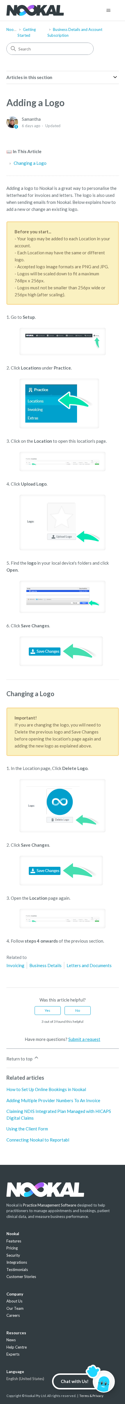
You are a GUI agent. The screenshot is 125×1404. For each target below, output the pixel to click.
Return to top (19, 1058)
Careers (13, 1315)
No (77, 1010)
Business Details (45, 965)
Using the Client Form (27, 1128)
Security (13, 1255)
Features (13, 1241)
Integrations (16, 1262)
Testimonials (17, 1269)
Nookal (12, 29)
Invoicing (15, 965)
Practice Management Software (49, 1205)
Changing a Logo (30, 163)
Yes (47, 1010)
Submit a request (84, 1039)
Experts (12, 1354)
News (11, 1340)
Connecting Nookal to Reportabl (37, 1139)
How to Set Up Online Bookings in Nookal (46, 1089)
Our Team (15, 1308)
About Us (14, 1301)
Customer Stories (21, 1276)
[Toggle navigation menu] (108, 10)
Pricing (12, 1248)
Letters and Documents (89, 965)
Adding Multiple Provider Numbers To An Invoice (53, 1100)
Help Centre (16, 1347)
